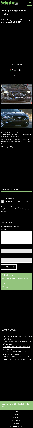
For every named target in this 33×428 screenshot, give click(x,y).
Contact (16, 414)
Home (3, 404)
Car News (9, 404)
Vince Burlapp (7, 20)
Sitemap (16, 423)
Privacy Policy (16, 420)
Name (3, 247)
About (17, 411)
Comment (4, 229)
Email (2, 256)
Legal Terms (16, 417)
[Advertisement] (16, 44)
